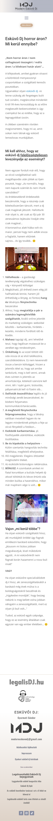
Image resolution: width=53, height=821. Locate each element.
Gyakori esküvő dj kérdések (26, 759)
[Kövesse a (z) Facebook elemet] (21, 813)
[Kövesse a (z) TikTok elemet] (32, 813)
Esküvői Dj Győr (27, 785)
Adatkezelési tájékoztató (26, 747)
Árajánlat (26, 25)
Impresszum (27, 753)
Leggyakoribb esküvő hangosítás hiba (26, 781)
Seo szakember (26, 767)
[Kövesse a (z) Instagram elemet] (26, 813)
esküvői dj (32, 91)
